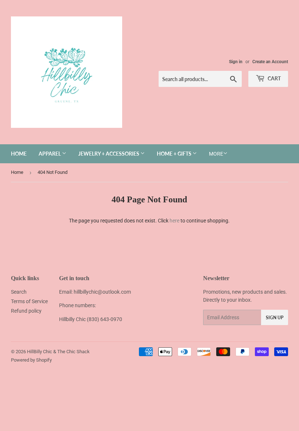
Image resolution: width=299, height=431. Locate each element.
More (216, 154)
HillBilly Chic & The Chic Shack (58, 351)
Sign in (235, 61)
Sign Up (274, 317)
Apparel (50, 153)
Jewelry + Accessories (109, 153)
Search (19, 292)
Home (19, 153)
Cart (274, 78)
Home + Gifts (175, 153)
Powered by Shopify (31, 360)
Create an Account (270, 61)
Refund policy (26, 311)
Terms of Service (29, 301)
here (174, 221)
